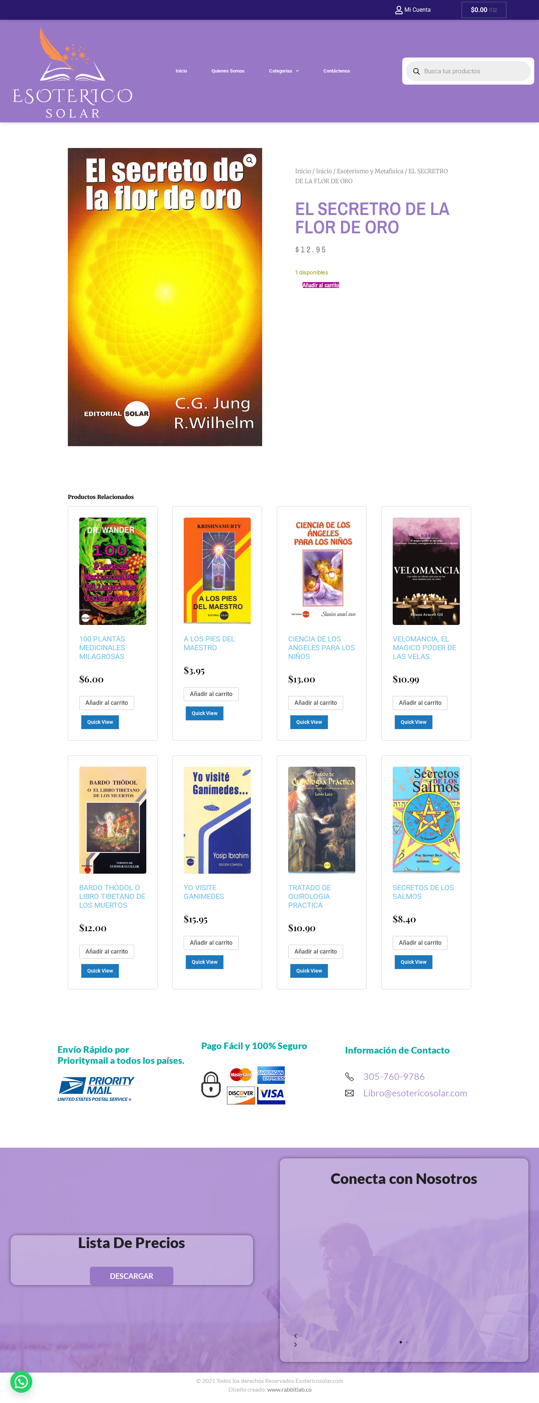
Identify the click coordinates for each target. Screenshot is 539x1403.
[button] (249, 160)
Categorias (280, 71)
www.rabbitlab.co (289, 1389)
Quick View (100, 722)
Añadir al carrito (320, 285)
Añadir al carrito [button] (106, 702)
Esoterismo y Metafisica (370, 171)
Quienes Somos (228, 71)
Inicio (181, 71)
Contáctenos (336, 71)
